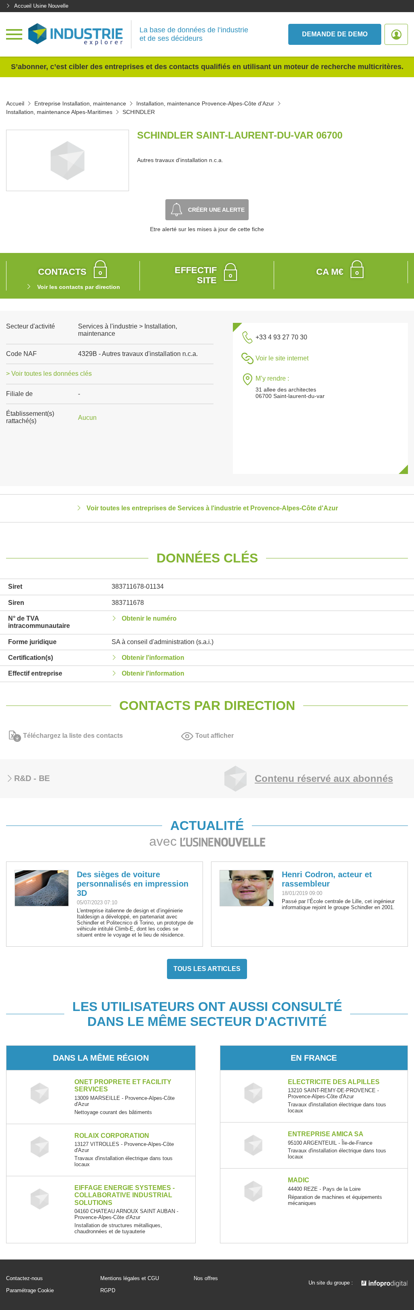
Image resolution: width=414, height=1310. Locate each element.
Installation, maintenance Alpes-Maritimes (59, 112)
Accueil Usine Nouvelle (41, 6)
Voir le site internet (282, 358)
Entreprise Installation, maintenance (80, 103)
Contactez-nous (24, 1278)
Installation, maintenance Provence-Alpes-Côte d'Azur (205, 103)
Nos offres (206, 1278)
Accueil (15, 103)
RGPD (107, 1290)
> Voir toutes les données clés (49, 373)
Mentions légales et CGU (129, 1278)
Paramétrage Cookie (30, 1290)
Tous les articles (207, 968)
